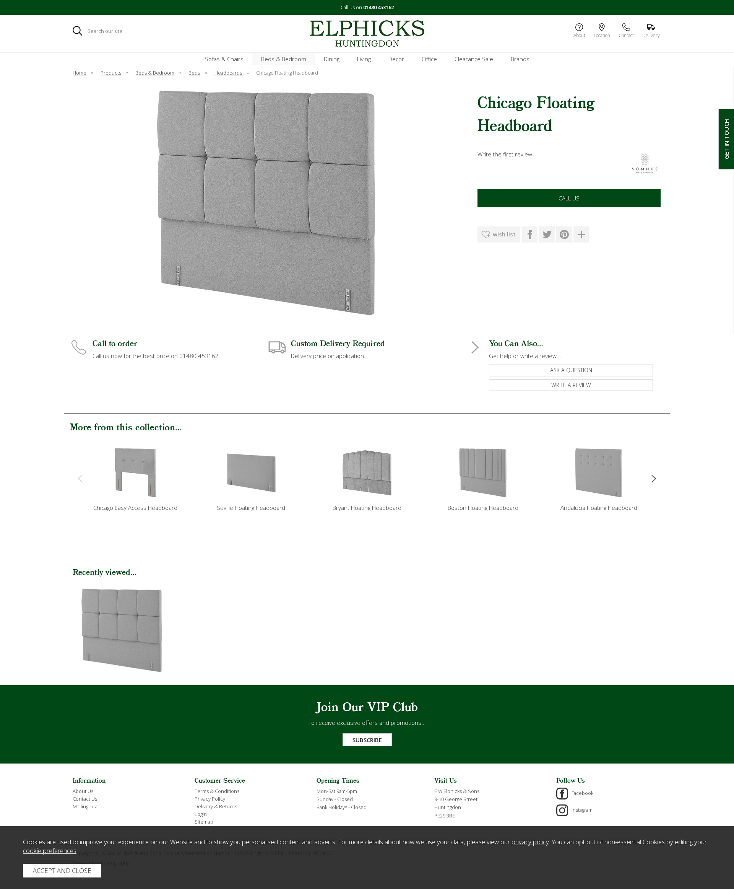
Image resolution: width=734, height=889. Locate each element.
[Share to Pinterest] (564, 234)
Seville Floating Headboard (251, 507)
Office (429, 59)
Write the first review (504, 154)
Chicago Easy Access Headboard (135, 507)
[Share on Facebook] (530, 234)
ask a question (571, 370)
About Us (83, 791)
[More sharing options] (581, 234)
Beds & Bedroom (283, 59)
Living (364, 59)
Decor (396, 59)
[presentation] (80, 478)
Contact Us (85, 798)
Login (201, 814)
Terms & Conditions (217, 791)
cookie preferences (49, 850)
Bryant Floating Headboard (367, 507)
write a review (571, 385)
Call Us (569, 198)
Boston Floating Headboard (483, 507)
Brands (520, 59)
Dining (331, 59)
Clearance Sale (474, 59)
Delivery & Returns (216, 806)
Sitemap (204, 821)
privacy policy (530, 841)
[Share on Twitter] (547, 234)
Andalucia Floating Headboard (598, 507)
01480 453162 (378, 7)
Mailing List (85, 806)
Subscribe (367, 740)
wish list (504, 234)
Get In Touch (726, 139)
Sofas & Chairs (224, 59)
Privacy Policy (210, 798)
